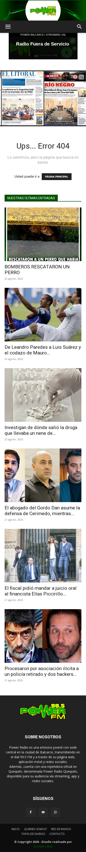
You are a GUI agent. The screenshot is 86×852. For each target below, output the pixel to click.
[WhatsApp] (55, 812)
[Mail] (43, 812)
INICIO (15, 829)
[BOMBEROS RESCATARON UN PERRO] (43, 234)
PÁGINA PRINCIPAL (56, 176)
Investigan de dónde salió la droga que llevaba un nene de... (41, 430)
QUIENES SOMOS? (35, 829)
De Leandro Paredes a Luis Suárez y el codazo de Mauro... (43, 350)
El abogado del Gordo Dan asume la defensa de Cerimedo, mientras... (42, 510)
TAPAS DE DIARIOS (33, 834)
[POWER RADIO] (43, 10)
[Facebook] (30, 812)
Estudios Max (43, 846)
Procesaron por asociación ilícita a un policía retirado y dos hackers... (42, 671)
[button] (7, 27)
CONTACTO (57, 834)
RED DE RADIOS (61, 829)
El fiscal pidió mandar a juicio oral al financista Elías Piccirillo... (41, 591)
